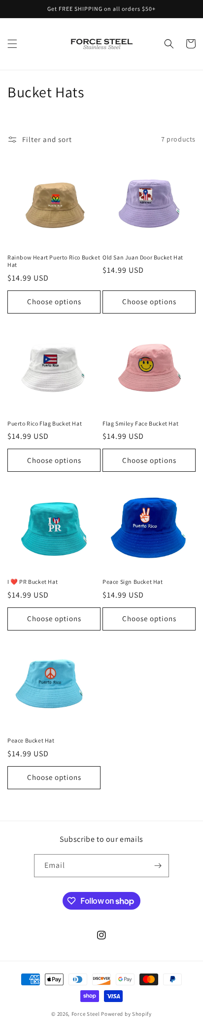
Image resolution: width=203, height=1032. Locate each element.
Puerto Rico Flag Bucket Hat (44, 423)
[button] (12, 44)
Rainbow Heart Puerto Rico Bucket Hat (53, 261)
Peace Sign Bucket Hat (132, 581)
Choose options (54, 301)
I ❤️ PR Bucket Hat (32, 581)
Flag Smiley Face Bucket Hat (140, 423)
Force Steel (85, 1013)
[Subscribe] (158, 865)
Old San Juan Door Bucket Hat (142, 257)
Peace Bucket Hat (31, 740)
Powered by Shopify (126, 1013)
